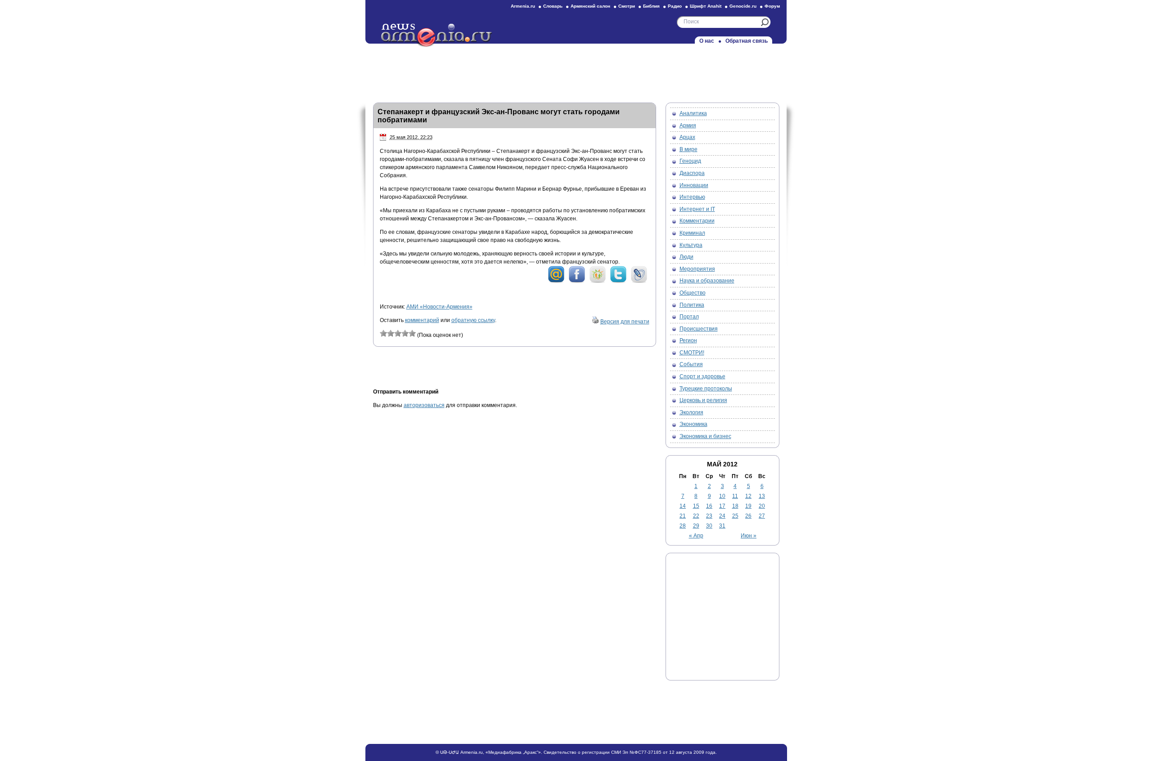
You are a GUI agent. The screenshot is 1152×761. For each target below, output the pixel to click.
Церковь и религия (703, 400)
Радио (675, 6)
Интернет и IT (697, 209)
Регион (688, 340)
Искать (765, 22)
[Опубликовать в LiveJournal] (639, 281)
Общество (693, 293)
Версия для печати (624, 321)
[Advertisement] (576, 70)
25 (735, 516)
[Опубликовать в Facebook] (577, 281)
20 (762, 506)
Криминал (692, 233)
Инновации (694, 185)
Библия (651, 6)
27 (762, 516)
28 (683, 526)
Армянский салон (590, 6)
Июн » (748, 536)
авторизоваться (424, 405)
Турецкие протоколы (706, 388)
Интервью (692, 197)
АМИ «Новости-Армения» (439, 307)
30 (709, 526)
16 (709, 506)
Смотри (626, 6)
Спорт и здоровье (702, 376)
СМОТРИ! (692, 352)
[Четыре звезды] (405, 333)
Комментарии (697, 221)
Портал (689, 316)
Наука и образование (707, 281)
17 (722, 506)
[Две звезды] (390, 333)
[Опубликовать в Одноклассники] (598, 281)
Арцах (687, 137)
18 (735, 506)
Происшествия (699, 329)
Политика (692, 305)
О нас (706, 41)
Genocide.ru (742, 6)
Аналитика (693, 113)
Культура (691, 245)
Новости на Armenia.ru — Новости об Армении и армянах (437, 35)
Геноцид (690, 161)
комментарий (422, 320)
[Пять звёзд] (412, 333)
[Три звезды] (397, 333)
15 (696, 506)
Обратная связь (746, 41)
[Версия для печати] (595, 321)
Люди (686, 257)
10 (722, 496)
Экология (691, 412)
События (691, 364)
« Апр (696, 536)
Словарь (552, 6)
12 (748, 496)
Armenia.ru (523, 6)
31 (722, 526)
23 (709, 516)
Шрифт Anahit (705, 6)
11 (735, 496)
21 (683, 516)
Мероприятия (697, 269)
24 (722, 516)
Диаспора (692, 173)
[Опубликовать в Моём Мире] (556, 281)
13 (762, 496)
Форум (772, 6)
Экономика (693, 424)
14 (683, 506)
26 (748, 516)
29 (696, 526)
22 (696, 516)
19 (748, 506)
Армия (688, 125)
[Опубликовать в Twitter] (618, 281)
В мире (689, 149)
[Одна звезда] (383, 333)
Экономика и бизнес (705, 436)
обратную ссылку (473, 320)
